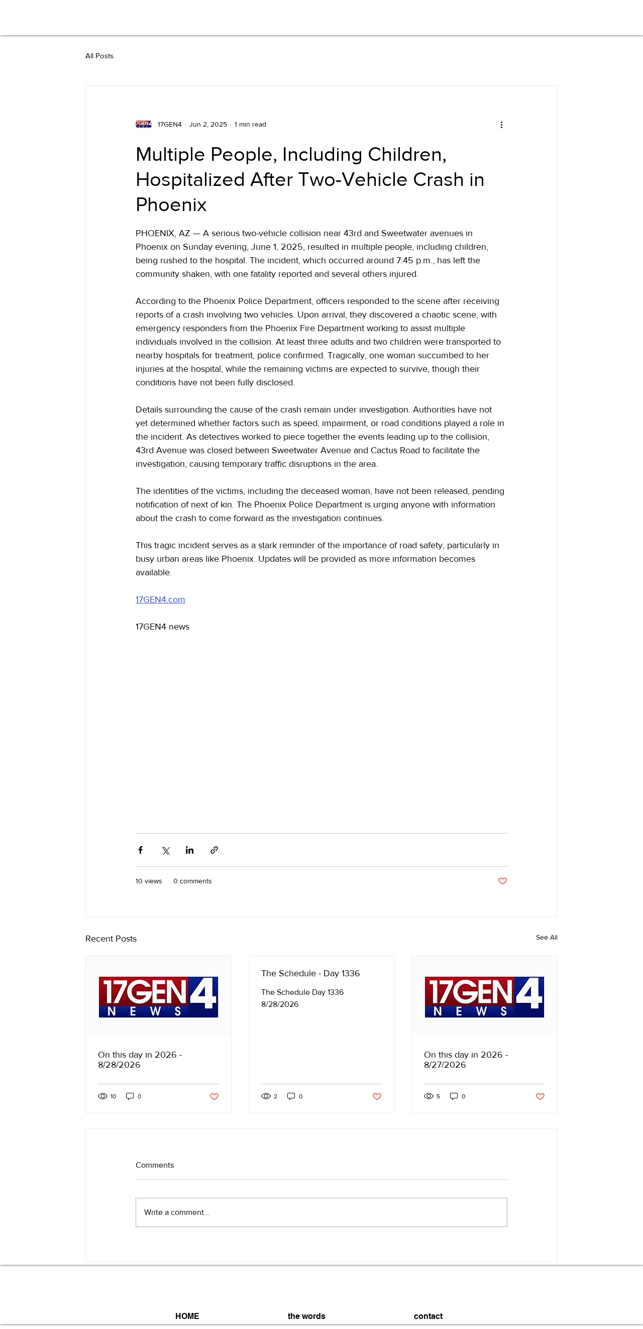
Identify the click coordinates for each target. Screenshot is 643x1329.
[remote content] (321, 735)
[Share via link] (214, 850)
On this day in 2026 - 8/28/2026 (140, 1060)
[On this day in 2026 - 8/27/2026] (484, 997)
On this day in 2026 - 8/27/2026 (466, 1060)
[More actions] (501, 124)
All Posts (99, 55)
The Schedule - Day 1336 (310, 973)
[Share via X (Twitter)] (165, 850)
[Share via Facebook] (140, 850)
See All (547, 937)
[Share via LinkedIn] (189, 850)
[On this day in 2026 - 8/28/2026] (158, 997)
